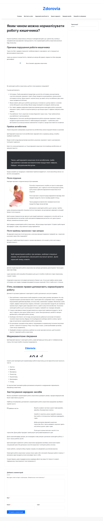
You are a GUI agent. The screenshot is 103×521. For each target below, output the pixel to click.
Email (9, 504)
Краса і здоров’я (55, 16)
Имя (8, 497)
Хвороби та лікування (80, 16)
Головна (19, 16)
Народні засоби (67, 16)
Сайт (38, 504)
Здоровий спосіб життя (42, 16)
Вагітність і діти (28, 16)
